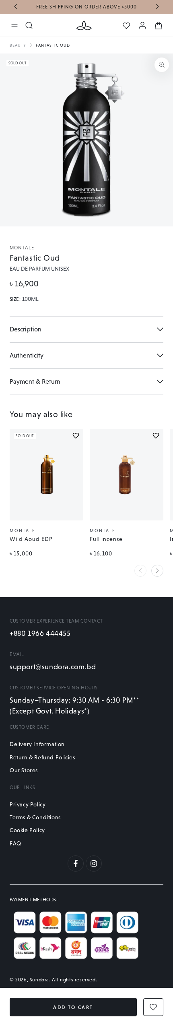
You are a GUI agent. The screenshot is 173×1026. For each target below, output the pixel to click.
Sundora (39, 980)
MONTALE (22, 248)
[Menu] (14, 25)
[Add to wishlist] (75, 436)
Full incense (106, 539)
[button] (83, 215)
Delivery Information (37, 744)
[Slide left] (16, 7)
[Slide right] (156, 7)
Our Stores (24, 770)
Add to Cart (73, 1007)
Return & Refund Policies (42, 757)
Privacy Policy (27, 804)
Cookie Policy (27, 830)
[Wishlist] (126, 26)
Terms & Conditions (35, 817)
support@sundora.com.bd (53, 666)
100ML (30, 299)
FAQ (15, 843)
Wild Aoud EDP (31, 539)
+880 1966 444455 (40, 633)
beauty (18, 45)
